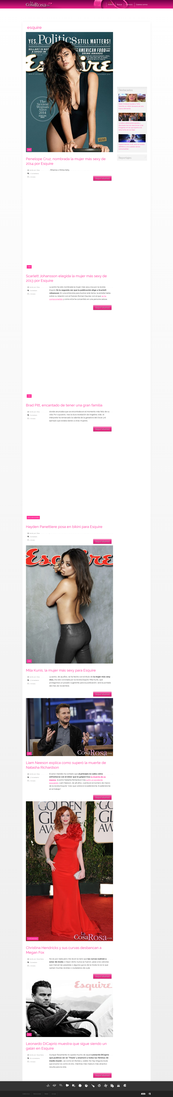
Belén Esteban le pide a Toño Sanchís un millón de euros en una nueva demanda (131, 106)
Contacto (129, 5)
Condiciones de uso (26, 1093)
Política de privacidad (37, 1093)
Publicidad (46, 1093)
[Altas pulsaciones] (48, 1085)
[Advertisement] (86, 15)
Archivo (110, 5)
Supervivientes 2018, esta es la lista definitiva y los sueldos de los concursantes (131, 146)
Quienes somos (142, 5)
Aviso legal (54, 1093)
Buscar (119, 5)
